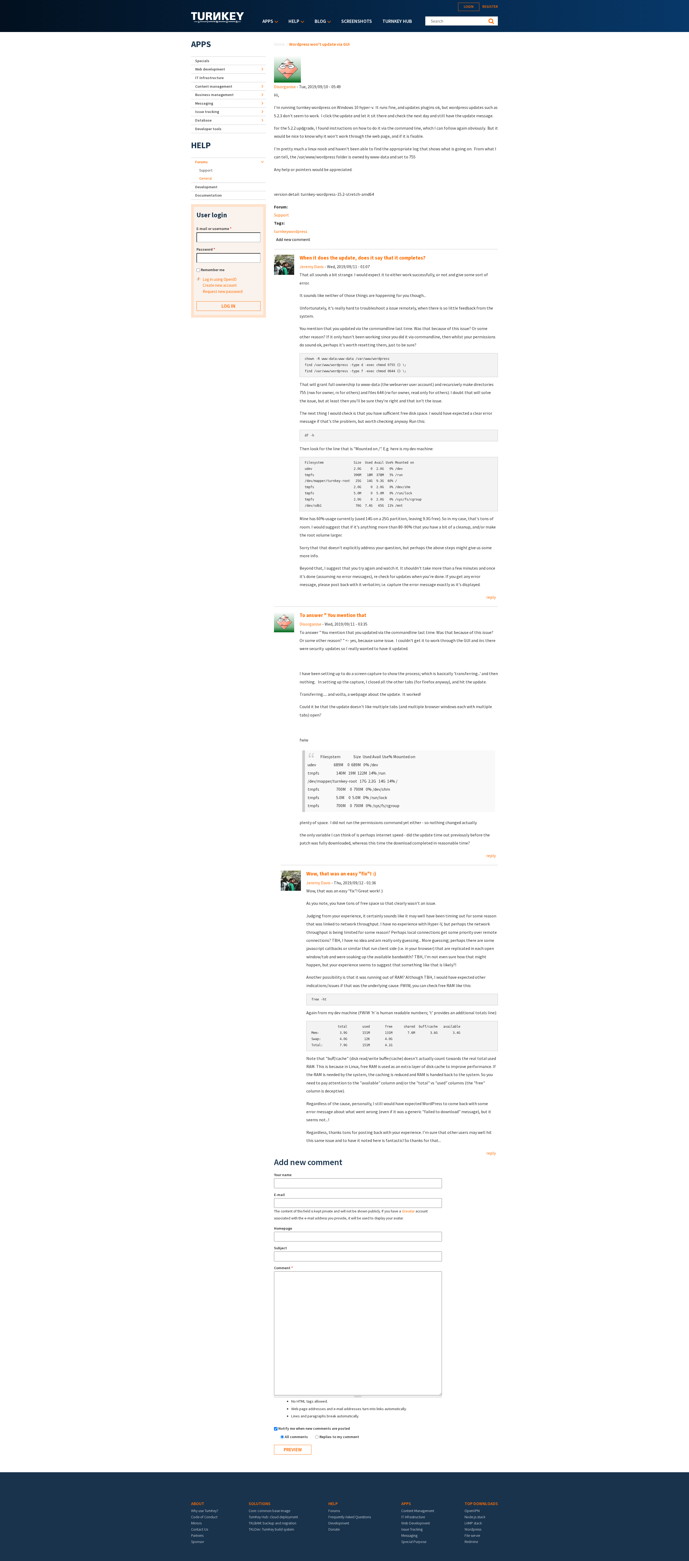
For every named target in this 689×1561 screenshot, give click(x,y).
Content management (213, 86)
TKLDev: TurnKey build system (271, 1529)
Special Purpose (413, 1541)
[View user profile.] (287, 68)
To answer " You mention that (333, 615)
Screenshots (356, 21)
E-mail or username (213, 228)
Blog (319, 21)
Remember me (212, 269)
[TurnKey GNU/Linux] (217, 21)
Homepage (283, 1228)
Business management (214, 94)
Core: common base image (269, 1510)
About (197, 1503)
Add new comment (293, 239)
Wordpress (473, 1529)
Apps (266, 21)
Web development (210, 69)
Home (279, 44)
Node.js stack (475, 1516)
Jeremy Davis (312, 266)
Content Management (417, 1510)
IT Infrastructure (209, 77)
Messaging (204, 103)
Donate (334, 1529)
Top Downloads (481, 1503)
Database (203, 120)
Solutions (259, 1503)
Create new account (220, 285)
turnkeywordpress (290, 231)
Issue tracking (207, 111)
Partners (197, 1535)
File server (472, 1535)
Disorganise (285, 86)
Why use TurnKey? (204, 1510)
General (205, 178)
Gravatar (408, 1211)
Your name (282, 1175)
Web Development (415, 1523)
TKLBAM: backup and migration (272, 1523)
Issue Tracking (412, 1529)
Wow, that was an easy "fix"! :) (341, 874)
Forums (201, 161)
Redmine (471, 1541)
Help (292, 21)
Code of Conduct (204, 1516)
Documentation (208, 195)
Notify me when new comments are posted (314, 1428)
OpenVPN (472, 1510)
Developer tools (208, 128)
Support (281, 215)
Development (206, 187)
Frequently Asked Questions (349, 1516)
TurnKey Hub (397, 21)
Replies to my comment (339, 1436)
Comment (283, 1268)
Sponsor (197, 1541)
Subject (280, 1248)
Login (469, 6)
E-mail (279, 1195)
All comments (297, 1436)
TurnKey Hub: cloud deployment (273, 1516)
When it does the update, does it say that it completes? (363, 258)
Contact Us (199, 1529)
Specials (202, 60)
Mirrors (196, 1523)
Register (490, 6)
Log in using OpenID (220, 279)
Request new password (222, 291)
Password (205, 249)
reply (491, 597)
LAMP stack (473, 1523)
